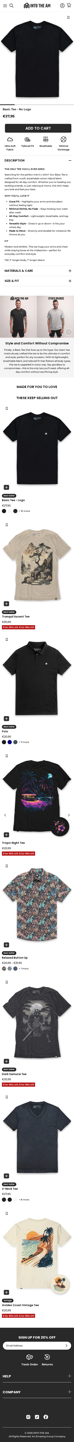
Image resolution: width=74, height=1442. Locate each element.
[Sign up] (66, 1345)
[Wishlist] (7, 408)
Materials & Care (19, 271)
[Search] (13, 7)
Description (14, 160)
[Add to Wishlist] (68, 17)
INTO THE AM (41, 1432)
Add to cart (38, 128)
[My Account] (60, 6)
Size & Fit (12, 281)
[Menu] (5, 6)
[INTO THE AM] (37, 5)
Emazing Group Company (50, 1436)
